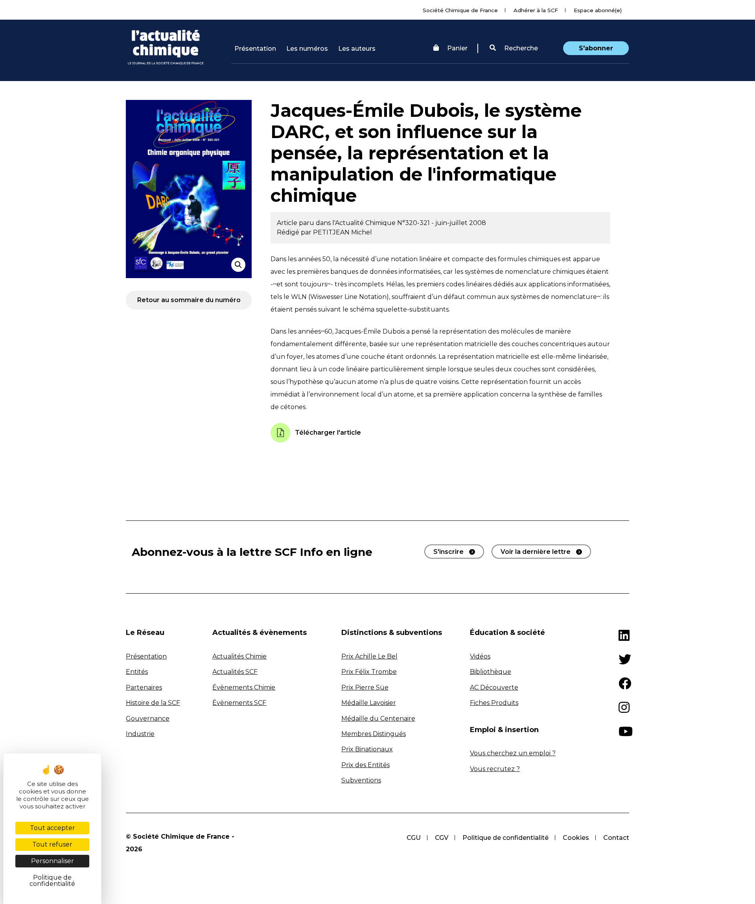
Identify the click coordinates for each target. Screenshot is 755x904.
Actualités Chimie (239, 656)
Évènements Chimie (243, 687)
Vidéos (480, 656)
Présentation (255, 48)
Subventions (361, 780)
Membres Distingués (373, 734)
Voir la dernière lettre (536, 551)
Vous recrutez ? (495, 769)
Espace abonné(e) (598, 10)
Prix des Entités (365, 765)
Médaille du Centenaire (378, 718)
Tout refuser (52, 844)
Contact (616, 837)
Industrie (140, 734)
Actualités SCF (235, 671)
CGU (414, 837)
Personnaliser (52, 861)
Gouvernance (147, 718)
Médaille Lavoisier (368, 703)
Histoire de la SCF (153, 703)
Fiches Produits (494, 703)
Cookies (576, 837)
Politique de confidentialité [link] (52, 880)
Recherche (520, 48)
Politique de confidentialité (505, 837)
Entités (137, 671)
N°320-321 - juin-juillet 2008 (441, 223)
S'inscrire (448, 551)
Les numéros (307, 48)
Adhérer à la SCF (536, 10)
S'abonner (596, 48)
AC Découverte (494, 687)
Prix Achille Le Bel (369, 656)
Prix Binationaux (367, 749)
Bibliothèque (490, 671)
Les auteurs (357, 48)
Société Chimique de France (460, 10)
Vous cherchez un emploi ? (513, 753)
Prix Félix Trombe (369, 671)
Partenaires (144, 687)
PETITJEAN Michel (342, 232)
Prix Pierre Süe (365, 687)
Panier (457, 48)
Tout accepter (52, 828)
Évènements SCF (239, 703)
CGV (441, 837)
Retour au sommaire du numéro (189, 300)
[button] (514, 48)
